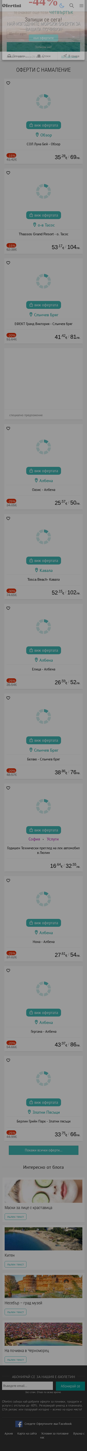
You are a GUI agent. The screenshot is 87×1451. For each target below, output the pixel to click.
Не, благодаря (69, 81)
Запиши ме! (43, 71)
